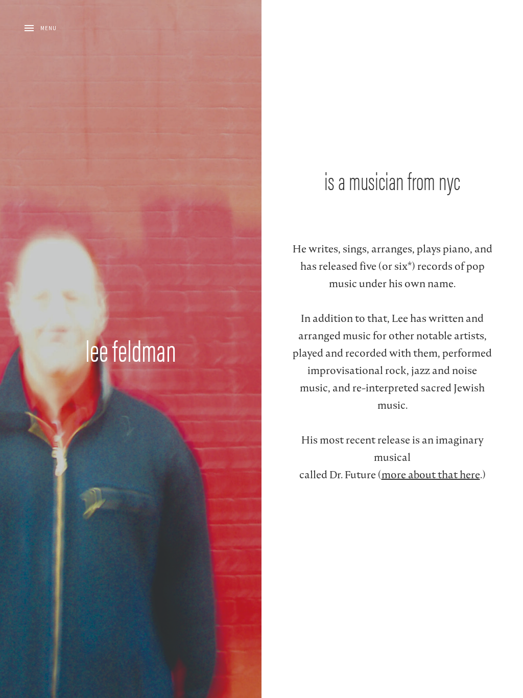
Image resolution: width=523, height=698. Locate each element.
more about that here (431, 474)
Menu (48, 28)
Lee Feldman (130, 349)
